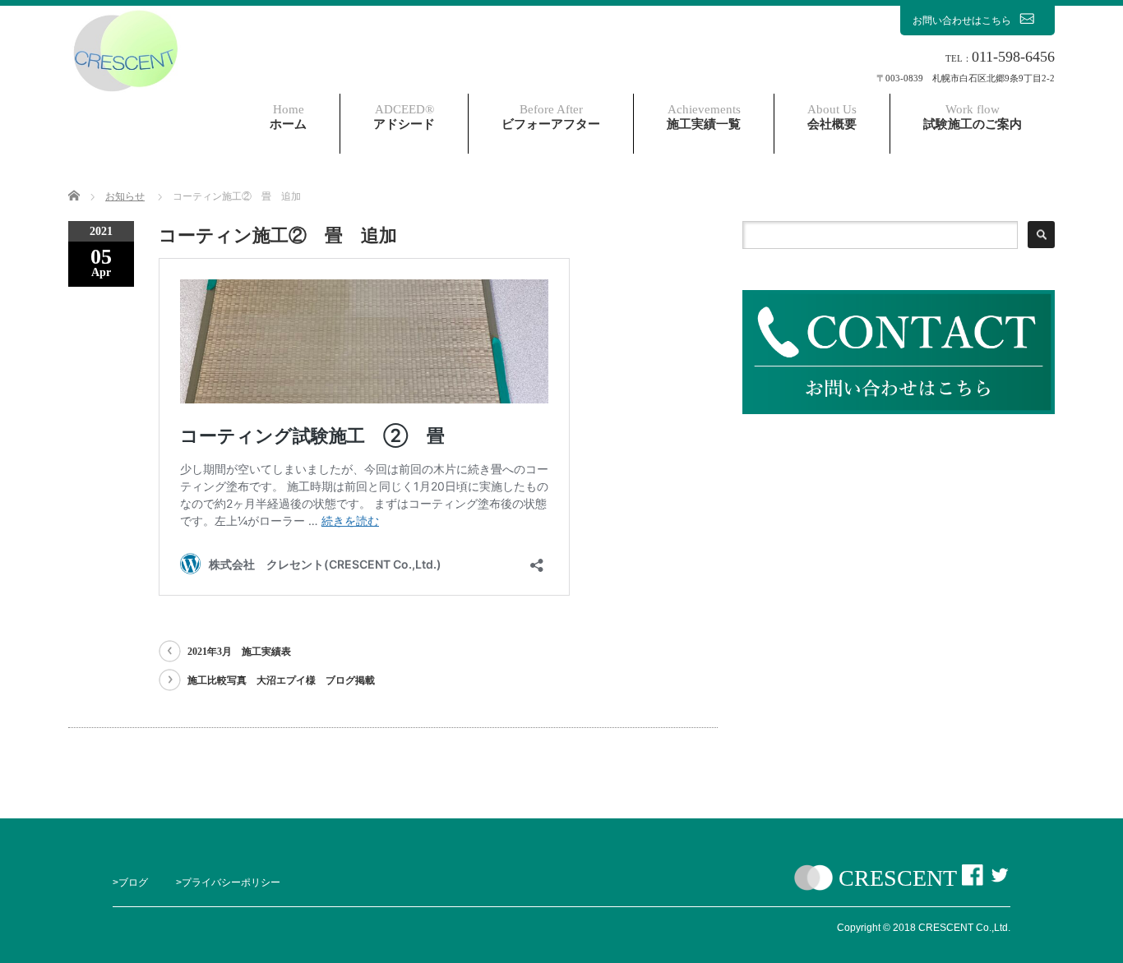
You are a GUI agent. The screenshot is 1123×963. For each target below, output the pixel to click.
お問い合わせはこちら (962, 20)
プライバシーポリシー (231, 882)
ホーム (288, 117)
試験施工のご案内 (972, 117)
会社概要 (832, 117)
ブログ (133, 882)
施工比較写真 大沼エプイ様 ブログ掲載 (281, 680)
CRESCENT (897, 878)
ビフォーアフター (550, 117)
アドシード (404, 117)
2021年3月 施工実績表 (239, 651)
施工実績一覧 (704, 117)
